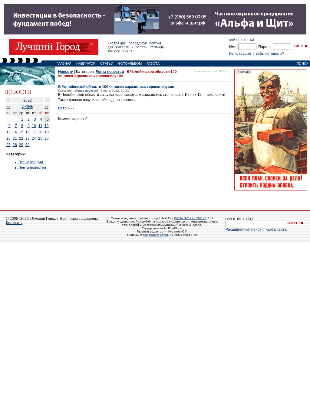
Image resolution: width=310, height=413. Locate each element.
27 (8, 145)
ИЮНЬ (27, 107)
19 (47, 132)
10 (34, 126)
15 (21, 132)
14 (15, 132)
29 (21, 145)
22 (21, 138)
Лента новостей (32, 167)
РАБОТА (153, 63)
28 (15, 145)
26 (47, 138)
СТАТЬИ (106, 63)
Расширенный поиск (243, 229)
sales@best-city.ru (155, 234)
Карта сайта (276, 229)
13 (8, 132)
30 (27, 145)
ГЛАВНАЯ (64, 63)
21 (15, 138)
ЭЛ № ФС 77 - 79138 (190, 218)
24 (34, 138)
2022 (27, 100)
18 (40, 132)
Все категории (30, 162)
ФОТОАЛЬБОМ (130, 63)
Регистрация (240, 53)
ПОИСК (302, 63)
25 (40, 138)
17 (34, 132)
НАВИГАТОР (85, 63)
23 (27, 138)
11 (40, 126)
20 (8, 138)
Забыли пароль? (270, 53)
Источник (66, 108)
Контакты (14, 223)
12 (47, 126)
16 (27, 132)
